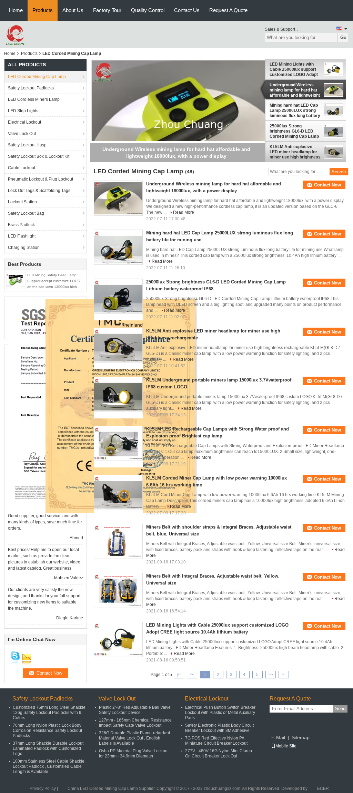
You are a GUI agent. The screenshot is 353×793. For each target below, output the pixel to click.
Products (42, 10)
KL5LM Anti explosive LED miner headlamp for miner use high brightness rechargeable (295, 151)
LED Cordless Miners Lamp (34, 99)
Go (343, 37)
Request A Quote (228, 10)
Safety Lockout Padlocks (31, 88)
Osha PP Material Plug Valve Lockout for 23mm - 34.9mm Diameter (134, 753)
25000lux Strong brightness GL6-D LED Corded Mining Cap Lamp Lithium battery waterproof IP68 (294, 131)
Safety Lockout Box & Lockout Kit (38, 156)
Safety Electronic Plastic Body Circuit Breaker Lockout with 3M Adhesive (219, 728)
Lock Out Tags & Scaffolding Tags (39, 190)
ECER (323, 788)
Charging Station (24, 247)
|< (179, 674)
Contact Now (327, 184)
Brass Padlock (21, 224)
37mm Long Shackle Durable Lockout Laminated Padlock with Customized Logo (48, 748)
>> (270, 674)
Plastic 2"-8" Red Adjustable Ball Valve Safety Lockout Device (135, 710)
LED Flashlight (22, 236)
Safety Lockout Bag (26, 213)
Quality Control (147, 10)
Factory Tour (107, 10)
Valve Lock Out (22, 133)
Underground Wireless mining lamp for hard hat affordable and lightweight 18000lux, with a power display (295, 90)
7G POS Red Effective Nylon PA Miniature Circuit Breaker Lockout (216, 741)
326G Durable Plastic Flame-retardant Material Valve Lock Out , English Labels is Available (134, 738)
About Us (72, 10)
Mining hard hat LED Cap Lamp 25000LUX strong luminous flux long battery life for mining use (295, 110)
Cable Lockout (21, 167)
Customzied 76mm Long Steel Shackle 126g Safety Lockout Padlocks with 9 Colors (49, 712)
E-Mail (278, 737)
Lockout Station (22, 202)
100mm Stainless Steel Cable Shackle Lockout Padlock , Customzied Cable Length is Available (48, 766)
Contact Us (187, 10)
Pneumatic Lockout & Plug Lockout (40, 179)
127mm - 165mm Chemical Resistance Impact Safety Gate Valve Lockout (135, 723)
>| (283, 674)
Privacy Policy (43, 788)
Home (16, 10)
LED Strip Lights (23, 110)
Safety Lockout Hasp (27, 145)
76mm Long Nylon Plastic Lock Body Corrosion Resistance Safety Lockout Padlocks (47, 730)
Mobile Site (285, 746)
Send (340, 708)
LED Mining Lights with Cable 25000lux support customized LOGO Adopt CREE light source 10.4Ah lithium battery (295, 69)
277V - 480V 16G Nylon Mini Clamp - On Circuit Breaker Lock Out (219, 753)
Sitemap (301, 737)
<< (192, 674)
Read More (183, 212)
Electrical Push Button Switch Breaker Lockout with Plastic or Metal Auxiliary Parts (220, 712)
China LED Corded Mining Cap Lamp (103, 788)
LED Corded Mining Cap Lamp (37, 76)
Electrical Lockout (24, 122)
